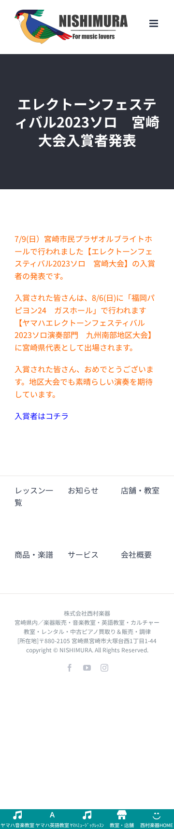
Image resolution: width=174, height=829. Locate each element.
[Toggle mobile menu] (154, 23)
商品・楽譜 (33, 554)
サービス (83, 554)
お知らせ (83, 490)
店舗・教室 (140, 490)
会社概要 (136, 554)
